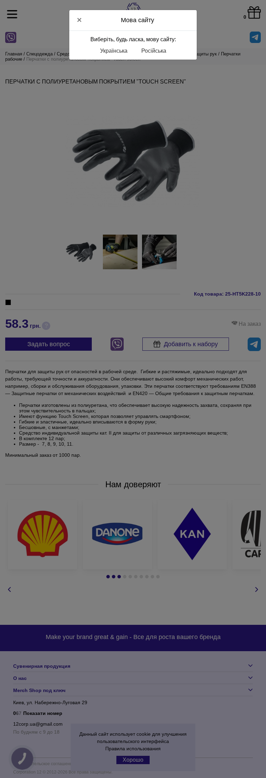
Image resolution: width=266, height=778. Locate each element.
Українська (113, 51)
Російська (153, 51)
